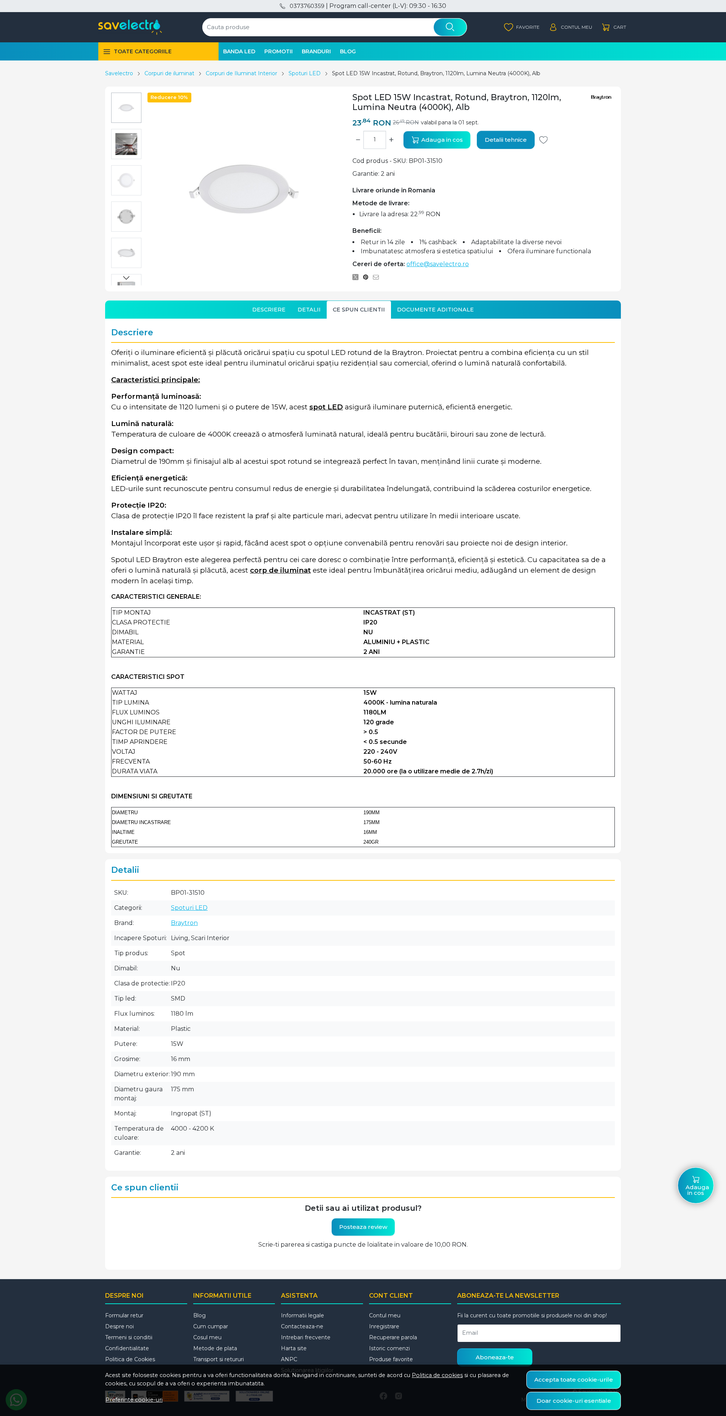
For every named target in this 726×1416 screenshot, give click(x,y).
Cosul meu (207, 1337)
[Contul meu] (570, 27)
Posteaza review (363, 1226)
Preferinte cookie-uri (134, 1399)
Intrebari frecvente (305, 1337)
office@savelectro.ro (437, 264)
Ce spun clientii (359, 309)
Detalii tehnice (506, 139)
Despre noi (119, 1326)
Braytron (184, 922)
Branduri (316, 51)
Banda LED (239, 51)
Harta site (294, 1348)
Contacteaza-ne (302, 1326)
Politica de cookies (437, 1375)
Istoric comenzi (389, 1348)
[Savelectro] (130, 27)
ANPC (289, 1359)
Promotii (278, 51)
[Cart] (613, 27)
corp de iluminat (280, 570)
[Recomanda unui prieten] (378, 277)
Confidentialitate (127, 1348)
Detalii (309, 309)
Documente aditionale (435, 309)
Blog (348, 51)
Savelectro (119, 73)
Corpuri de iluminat (169, 73)
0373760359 (307, 6)
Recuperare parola (393, 1337)
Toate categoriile (143, 51)
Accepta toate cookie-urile (573, 1379)
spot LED (326, 407)
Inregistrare (384, 1326)
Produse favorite (391, 1359)
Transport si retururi (218, 1359)
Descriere (268, 309)
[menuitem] (126, 108)
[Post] (357, 277)
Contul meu (384, 1315)
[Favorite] (522, 27)
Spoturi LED (305, 73)
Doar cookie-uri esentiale (574, 1400)
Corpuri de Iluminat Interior (241, 73)
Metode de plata (215, 1348)
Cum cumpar (210, 1326)
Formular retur (124, 1315)
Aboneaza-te (495, 1357)
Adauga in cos (441, 139)
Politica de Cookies (130, 1359)
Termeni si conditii (128, 1337)
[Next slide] (126, 277)
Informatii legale (302, 1315)
